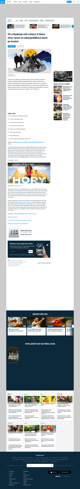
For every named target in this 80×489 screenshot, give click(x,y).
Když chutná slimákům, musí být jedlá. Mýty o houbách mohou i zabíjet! (47, 434)
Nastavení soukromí (26, 484)
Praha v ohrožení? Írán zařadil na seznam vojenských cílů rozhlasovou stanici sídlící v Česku (15, 417)
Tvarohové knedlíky (37, 461)
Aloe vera (54, 459)
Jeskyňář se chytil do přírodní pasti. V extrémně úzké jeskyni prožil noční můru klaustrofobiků (55, 330)
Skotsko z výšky (12, 358)
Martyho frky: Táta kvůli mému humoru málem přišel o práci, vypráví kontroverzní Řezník (31, 434)
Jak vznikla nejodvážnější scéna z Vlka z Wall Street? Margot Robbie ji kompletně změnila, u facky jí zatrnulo (15, 447)
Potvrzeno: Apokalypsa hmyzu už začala (47, 404)
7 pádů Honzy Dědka (24, 459)
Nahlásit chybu (11, 484)
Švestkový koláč (53, 461)
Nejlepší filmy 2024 (22, 457)
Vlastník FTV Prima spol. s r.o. (14, 482)
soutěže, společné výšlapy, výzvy (25, 202)
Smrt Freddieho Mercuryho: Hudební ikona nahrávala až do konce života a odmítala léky (35, 330)
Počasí (50, 457)
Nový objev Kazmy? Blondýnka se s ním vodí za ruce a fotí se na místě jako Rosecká (32, 446)
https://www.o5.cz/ (13, 217)
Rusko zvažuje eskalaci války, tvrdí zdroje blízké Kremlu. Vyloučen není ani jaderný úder (15, 405)
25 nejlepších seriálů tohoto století (15, 432)
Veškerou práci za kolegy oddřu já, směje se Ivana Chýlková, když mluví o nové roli (31, 405)
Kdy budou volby (56, 457)
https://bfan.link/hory (31, 213)
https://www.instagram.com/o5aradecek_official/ (20, 220)
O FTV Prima (11, 471)
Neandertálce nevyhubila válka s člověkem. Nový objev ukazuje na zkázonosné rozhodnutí (67, 116)
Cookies (10, 480)
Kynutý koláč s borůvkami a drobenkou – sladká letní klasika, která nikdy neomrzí (64, 405)
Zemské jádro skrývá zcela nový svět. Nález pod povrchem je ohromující (67, 97)
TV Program (25, 1)
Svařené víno (37, 459)
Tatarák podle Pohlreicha (46, 459)
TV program (36, 457)
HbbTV (10, 477)
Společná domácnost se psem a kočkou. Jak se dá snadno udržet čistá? (47, 440)
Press (24, 473)
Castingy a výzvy (26, 475)
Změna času (42, 457)
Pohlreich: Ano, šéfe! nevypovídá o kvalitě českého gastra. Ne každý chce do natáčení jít (15, 411)
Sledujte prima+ (37, 1)
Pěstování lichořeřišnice (62, 459)
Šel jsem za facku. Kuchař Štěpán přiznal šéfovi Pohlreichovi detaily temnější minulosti (31, 411)
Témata (15, 1)
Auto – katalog (16, 459)
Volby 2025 (31, 459)
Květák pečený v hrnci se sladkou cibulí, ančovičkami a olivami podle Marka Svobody (64, 417)
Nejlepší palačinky (45, 461)
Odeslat (30, 251)
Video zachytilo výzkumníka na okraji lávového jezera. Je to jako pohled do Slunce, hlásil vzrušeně (47, 417)
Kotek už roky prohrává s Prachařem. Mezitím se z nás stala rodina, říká (31, 417)
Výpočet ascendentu (27, 461)
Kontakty (24, 477)
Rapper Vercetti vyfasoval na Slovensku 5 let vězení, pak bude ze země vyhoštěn (32, 440)
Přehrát (10, 357)
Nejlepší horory (30, 457)
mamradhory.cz (17, 185)
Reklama (10, 475)
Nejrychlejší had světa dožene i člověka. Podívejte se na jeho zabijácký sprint (67, 88)
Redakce (24, 482)
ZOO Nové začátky (65, 457)
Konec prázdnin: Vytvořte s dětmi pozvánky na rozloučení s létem (47, 446)
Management (25, 471)
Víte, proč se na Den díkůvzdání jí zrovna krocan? (16, 330)
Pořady (19, 1)
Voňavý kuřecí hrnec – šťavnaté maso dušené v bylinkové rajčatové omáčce (64, 411)
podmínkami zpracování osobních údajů (27, 254)
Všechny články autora (26, 234)
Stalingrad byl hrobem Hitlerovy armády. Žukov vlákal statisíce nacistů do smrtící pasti (67, 107)
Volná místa (11, 473)
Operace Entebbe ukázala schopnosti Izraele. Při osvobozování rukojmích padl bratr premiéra (48, 411)
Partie (47, 457)
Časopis (31, 1)
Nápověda (25, 480)
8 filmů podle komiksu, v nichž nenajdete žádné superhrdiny (14, 439)
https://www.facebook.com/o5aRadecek (18, 223)
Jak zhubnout (14, 457)
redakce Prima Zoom (21, 47)
